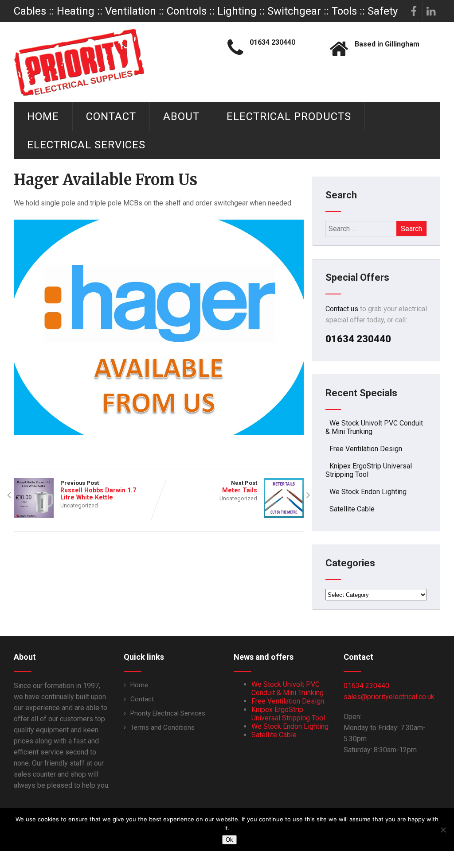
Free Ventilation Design (365, 449)
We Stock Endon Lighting (368, 491)
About (181, 116)
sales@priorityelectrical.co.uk (389, 696)
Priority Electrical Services (167, 713)
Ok (229, 839)
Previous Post (98, 490)
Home (43, 116)
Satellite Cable (352, 509)
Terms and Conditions (162, 727)
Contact (111, 116)
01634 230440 (366, 685)
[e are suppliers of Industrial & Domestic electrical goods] (79, 62)
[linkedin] (431, 11)
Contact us (341, 309)
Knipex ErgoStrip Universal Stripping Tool (288, 713)
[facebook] (414, 11)
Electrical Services (86, 145)
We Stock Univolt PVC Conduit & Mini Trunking (287, 688)
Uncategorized (79, 505)
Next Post (239, 487)
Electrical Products (289, 116)
